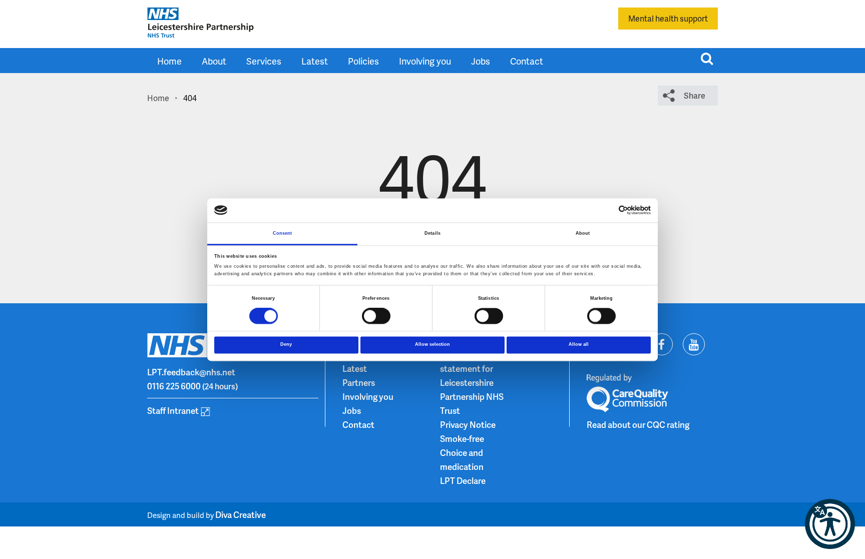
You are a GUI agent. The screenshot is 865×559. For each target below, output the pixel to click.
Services (263, 61)
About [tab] (583, 233)
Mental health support (668, 18)
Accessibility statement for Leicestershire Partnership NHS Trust (472, 382)
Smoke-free (462, 438)
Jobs (480, 61)
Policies (363, 61)
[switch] (376, 316)
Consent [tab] (282, 233)
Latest (314, 61)
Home (169, 61)
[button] (830, 524)
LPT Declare (463, 480)
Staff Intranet (173, 410)
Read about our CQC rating (638, 424)
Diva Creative (240, 514)
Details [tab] (432, 233)
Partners (358, 382)
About (214, 61)
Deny (286, 344)
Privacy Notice (468, 424)
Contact (526, 61)
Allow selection (432, 344)
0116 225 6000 (174, 386)
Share (694, 95)
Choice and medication (462, 459)
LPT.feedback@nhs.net (191, 372)
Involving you (425, 61)
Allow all (579, 344)
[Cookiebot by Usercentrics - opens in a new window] (607, 210)
